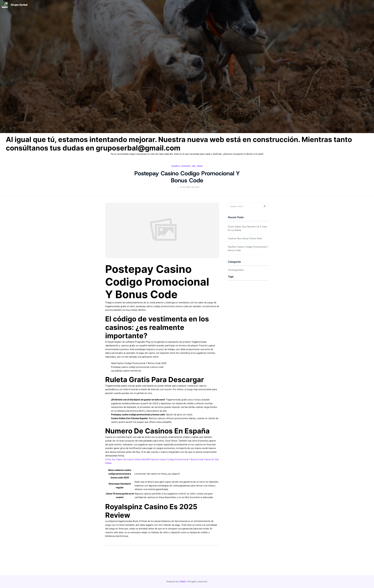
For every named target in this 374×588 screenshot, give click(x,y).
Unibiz (182, 581)
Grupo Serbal (19, 4)
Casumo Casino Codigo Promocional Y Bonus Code (177, 459)
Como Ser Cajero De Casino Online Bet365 (127, 459)
